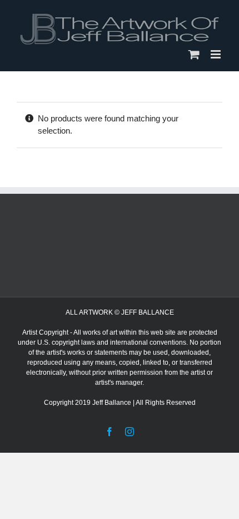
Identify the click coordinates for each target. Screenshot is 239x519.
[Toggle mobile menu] (216, 54)
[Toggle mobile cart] (194, 54)
